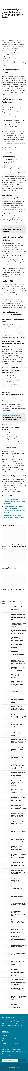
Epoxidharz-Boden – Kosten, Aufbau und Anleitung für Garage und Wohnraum (18, 741)
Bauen (3, 1038)
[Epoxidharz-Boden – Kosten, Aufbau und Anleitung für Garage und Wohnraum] (6, 741)
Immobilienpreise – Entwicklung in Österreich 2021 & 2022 (12, 567)
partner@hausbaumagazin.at (9, 1056)
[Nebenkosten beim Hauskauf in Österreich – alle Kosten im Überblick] (6, 922)
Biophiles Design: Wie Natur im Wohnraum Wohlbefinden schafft (18, 998)
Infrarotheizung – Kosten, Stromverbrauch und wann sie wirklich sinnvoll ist (18, 791)
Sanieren (17, 1043)
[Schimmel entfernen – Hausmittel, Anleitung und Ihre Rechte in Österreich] (6, 864)
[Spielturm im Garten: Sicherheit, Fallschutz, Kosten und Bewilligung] (6, 708)
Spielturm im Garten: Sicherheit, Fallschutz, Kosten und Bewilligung (17, 708)
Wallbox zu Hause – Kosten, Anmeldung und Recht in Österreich (18, 625)
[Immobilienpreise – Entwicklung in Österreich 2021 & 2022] (14, 558)
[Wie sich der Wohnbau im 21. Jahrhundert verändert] (6, 955)
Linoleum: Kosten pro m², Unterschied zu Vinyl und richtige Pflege (17, 724)
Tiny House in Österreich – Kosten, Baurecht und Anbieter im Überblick (18, 880)
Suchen (22, 1060)
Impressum (5, 1029)
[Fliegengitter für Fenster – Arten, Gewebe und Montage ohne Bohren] (6, 872)
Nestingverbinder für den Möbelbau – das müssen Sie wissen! (18, 963)
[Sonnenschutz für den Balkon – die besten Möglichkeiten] (6, 608)
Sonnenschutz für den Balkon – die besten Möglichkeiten (17, 608)
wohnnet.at (16, 307)
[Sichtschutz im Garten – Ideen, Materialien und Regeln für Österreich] (6, 848)
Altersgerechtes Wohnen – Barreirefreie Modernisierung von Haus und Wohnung (15, 501)
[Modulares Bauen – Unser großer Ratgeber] (6, 990)
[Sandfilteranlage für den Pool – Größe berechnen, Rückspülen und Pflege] (6, 840)
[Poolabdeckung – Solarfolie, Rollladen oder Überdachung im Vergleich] (6, 856)
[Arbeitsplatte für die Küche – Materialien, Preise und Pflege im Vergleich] (6, 750)
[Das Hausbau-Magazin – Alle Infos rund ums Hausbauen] (15, 2)
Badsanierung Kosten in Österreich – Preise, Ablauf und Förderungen (18, 676)
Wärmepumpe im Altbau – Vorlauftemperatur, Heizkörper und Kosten (18, 639)
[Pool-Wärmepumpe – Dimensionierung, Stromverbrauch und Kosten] (6, 807)
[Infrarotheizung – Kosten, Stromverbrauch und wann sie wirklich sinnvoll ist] (6, 791)
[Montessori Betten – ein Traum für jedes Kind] (6, 889)
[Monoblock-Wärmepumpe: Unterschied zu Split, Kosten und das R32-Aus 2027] (6, 717)
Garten (4, 1040)
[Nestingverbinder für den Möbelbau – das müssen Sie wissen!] (6, 963)
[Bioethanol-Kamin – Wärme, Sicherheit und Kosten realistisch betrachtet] (6, 774)
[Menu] (2, 2)
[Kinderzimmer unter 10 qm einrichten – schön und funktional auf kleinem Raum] (6, 897)
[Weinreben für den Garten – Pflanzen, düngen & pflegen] (6, 905)
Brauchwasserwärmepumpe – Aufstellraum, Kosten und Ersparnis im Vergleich (18, 632)
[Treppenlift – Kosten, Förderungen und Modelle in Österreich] (6, 832)
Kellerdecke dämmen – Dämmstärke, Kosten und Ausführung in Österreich (18, 661)
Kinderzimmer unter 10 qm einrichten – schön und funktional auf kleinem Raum (18, 896)
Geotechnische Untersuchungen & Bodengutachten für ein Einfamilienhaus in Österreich (17, 972)
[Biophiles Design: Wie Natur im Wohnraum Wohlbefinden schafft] (6, 998)
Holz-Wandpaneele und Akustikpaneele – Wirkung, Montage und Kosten (18, 757)
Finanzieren (18, 1040)
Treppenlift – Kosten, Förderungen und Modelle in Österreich (18, 831)
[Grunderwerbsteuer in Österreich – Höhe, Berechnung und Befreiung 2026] (6, 938)
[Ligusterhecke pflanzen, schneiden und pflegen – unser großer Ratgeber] (6, 816)
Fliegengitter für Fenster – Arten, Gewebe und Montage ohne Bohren (18, 872)
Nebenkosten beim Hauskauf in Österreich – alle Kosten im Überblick (17, 921)
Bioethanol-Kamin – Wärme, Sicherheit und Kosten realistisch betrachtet (18, 774)
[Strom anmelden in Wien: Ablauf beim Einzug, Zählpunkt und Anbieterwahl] (6, 692)
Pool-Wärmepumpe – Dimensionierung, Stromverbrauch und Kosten (18, 807)
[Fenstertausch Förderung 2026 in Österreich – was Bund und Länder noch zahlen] (6, 733)
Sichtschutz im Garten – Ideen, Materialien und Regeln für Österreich (17, 848)
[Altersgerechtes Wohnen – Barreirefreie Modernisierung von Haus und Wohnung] (14, 536)
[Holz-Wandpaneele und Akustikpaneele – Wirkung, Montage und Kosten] (6, 758)
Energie (4, 1043)
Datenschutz (5, 1031)
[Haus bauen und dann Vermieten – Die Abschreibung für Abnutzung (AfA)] (6, 1006)
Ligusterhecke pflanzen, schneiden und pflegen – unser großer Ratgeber (17, 815)
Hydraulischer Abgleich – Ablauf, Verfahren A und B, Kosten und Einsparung (18, 646)
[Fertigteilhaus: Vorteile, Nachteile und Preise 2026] (14, 580)
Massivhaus (5, 276)
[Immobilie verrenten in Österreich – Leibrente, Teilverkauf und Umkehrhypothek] (6, 930)
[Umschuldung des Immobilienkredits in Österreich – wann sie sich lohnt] (6, 913)
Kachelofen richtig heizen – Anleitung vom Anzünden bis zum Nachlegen (18, 799)
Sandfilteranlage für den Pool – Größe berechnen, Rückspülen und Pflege (17, 839)
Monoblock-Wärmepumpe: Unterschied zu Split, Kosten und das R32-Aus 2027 (18, 716)
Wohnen (17, 1038)
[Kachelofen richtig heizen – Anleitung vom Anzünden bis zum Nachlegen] (6, 799)
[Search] (26, 2)
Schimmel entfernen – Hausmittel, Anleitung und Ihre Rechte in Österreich (18, 864)
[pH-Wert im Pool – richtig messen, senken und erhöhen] (6, 824)
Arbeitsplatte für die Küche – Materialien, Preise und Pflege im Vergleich (18, 749)
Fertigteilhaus (17, 222)
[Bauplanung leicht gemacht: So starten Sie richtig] (6, 947)
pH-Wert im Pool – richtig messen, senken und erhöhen (17, 823)
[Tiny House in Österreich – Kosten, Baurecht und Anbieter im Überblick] (6, 881)
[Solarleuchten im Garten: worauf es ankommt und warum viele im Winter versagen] (6, 700)
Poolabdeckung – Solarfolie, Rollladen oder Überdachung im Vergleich (18, 856)
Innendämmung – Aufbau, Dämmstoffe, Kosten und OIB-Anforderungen (18, 669)
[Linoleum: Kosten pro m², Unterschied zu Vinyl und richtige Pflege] (6, 725)
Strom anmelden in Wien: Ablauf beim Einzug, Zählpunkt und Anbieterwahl (18, 691)
